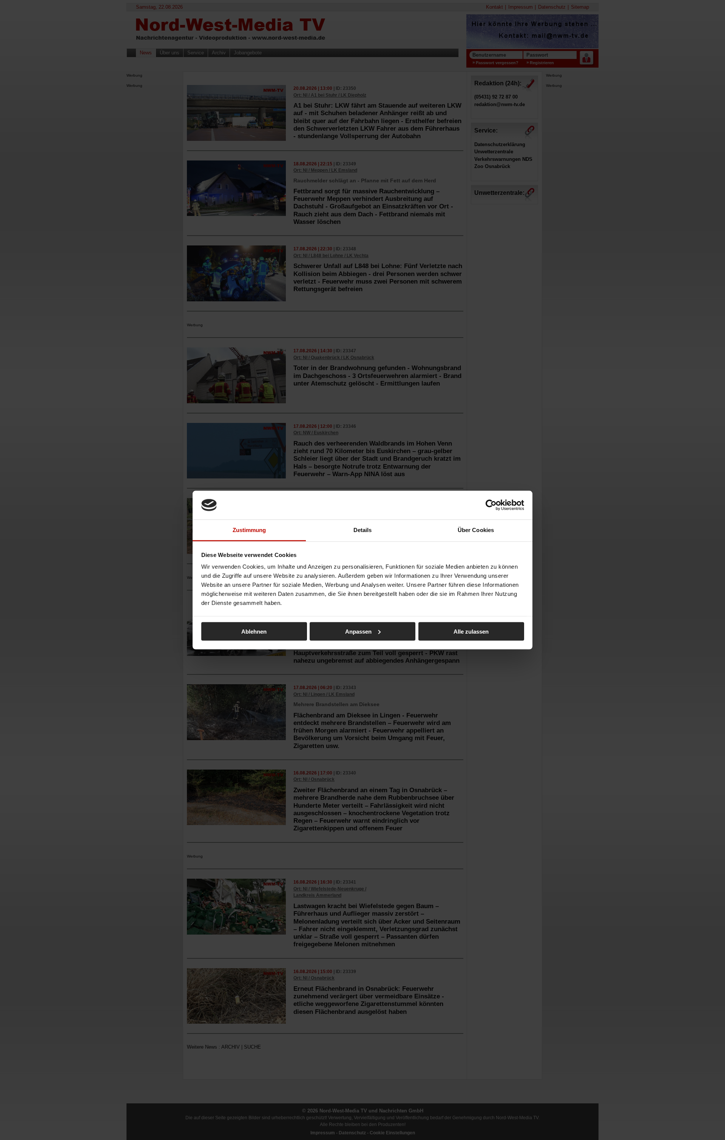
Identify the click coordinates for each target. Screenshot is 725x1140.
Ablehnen (254, 631)
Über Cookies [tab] (476, 530)
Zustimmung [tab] (249, 530)
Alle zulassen (471, 631)
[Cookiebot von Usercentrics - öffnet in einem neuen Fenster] (491, 505)
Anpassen (358, 631)
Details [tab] (362, 530)
